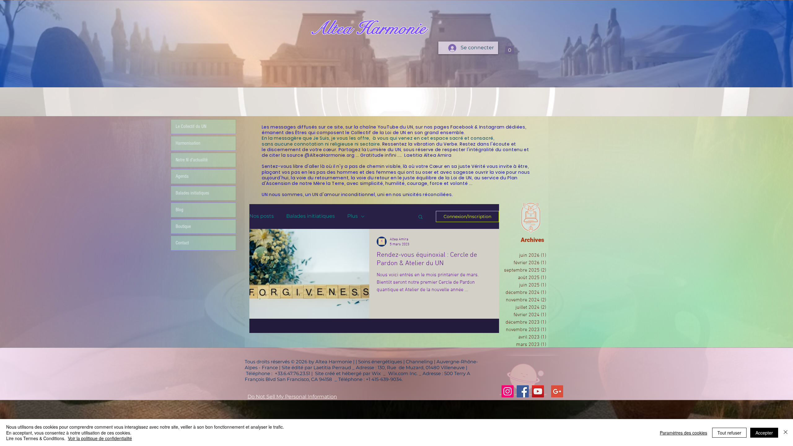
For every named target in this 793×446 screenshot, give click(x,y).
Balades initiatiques (310, 216)
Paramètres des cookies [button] (683, 433)
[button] (509, 48)
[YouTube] (538, 391)
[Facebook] (523, 391)
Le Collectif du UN (191, 126)
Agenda (182, 176)
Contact (182, 243)
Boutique (183, 226)
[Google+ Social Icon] (557, 391)
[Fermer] (785, 432)
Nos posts (261, 216)
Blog (179, 209)
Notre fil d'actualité (192, 160)
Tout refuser (729, 433)
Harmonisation (188, 143)
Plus (352, 216)
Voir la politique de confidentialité (100, 438)
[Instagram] (508, 391)
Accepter (764, 433)
